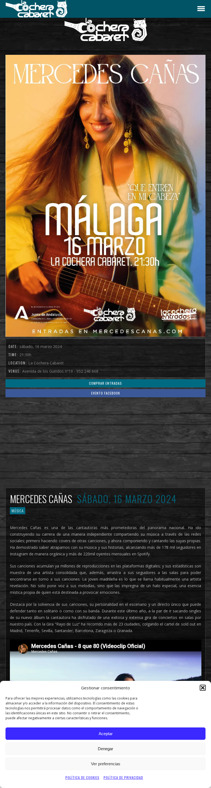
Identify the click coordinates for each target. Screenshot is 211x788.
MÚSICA (18, 510)
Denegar (105, 748)
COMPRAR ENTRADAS (105, 383)
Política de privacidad (123, 777)
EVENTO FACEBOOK (105, 393)
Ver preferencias (105, 763)
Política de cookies (82, 777)
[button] (203, 687)
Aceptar (106, 733)
